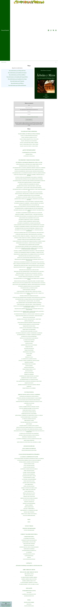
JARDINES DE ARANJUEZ (29, 362)
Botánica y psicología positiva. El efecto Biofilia (29, 435)
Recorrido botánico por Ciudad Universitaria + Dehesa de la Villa (29, 228)
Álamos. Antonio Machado (29, 467)
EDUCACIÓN (29, 592)
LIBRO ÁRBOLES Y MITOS (29, 573)
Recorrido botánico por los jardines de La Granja (17, 79)
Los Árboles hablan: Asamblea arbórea (29, 577)
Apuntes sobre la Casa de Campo (29, 541)
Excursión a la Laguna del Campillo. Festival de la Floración (29, 197)
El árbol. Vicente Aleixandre (29, 472)
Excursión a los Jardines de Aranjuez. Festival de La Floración (29, 212)
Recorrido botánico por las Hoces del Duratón (17, 85)
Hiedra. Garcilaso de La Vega (29, 493)
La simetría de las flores (29, 403)
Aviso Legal (29, 604)
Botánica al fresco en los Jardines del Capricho (29, 184)
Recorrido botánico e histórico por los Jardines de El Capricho (29, 246)
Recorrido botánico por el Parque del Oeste (17, 70)
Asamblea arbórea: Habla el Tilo (29, 580)
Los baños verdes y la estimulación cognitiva (29, 425)
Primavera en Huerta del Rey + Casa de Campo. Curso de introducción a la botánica (29, 268)
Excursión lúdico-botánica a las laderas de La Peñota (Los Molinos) (29, 216)
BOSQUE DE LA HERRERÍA (29, 374)
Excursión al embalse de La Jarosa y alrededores (29, 219)
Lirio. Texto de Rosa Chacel (29, 494)
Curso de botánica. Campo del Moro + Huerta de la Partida (29, 291)
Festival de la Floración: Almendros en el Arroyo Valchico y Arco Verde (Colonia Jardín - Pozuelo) (29, 306)
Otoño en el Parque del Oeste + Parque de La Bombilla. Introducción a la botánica (29, 175)
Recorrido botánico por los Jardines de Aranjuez (17, 72)
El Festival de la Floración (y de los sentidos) (29, 433)
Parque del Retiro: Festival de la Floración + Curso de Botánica (29, 315)
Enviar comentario (29, 119)
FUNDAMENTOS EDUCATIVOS (29, 590)
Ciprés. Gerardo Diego (29, 506)
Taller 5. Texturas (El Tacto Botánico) (29, 140)
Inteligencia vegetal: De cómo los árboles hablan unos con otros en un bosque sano (29, 431)
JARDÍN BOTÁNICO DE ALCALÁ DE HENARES (29, 345)
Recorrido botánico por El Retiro (17, 83)
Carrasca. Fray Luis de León (29, 496)
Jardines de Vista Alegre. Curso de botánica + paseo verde (29, 185)
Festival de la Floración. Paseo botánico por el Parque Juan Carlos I (29, 169)
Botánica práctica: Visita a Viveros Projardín (29, 547)
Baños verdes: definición (29, 440)
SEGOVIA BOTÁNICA (29, 370)
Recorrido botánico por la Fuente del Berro (17, 74)
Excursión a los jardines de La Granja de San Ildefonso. (29, 223)
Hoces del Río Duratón (29, 348)
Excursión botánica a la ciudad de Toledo (29, 379)
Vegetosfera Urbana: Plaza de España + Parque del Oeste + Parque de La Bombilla (29, 294)
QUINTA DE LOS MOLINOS (29, 372)
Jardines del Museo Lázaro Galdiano (29, 377)
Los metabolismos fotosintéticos (29, 550)
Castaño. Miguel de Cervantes (29, 482)
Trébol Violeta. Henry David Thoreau (29, 513)
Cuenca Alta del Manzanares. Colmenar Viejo (29, 327)
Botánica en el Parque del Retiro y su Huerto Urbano (29, 182)
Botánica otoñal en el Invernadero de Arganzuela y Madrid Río (29, 177)
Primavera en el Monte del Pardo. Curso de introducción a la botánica (29, 265)
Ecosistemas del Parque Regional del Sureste (29, 376)
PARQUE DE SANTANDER (29, 350)
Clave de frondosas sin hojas (29, 559)
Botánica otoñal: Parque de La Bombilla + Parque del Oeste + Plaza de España (29, 236)
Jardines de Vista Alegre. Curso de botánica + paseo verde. (29, 319)
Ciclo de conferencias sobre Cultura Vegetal (29, 408)
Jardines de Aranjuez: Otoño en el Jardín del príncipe (29, 384)
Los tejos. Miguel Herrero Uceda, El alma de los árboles (29, 460)
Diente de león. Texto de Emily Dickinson (29, 498)
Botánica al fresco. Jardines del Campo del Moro (29, 221)
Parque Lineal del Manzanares (29, 329)
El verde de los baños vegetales (29, 418)
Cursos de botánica (29, 536)
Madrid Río (29, 355)
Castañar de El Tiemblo (29, 341)
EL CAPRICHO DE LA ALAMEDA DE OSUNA (29, 358)
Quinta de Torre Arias (29, 320)
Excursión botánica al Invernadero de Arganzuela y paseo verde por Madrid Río (29, 190)
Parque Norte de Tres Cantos (29, 326)
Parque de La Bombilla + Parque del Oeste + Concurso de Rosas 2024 (29, 214)
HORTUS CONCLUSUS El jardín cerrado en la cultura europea (29, 427)
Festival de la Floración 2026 (29, 317)
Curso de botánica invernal (29, 543)
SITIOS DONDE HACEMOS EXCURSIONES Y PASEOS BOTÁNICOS (29, 322)
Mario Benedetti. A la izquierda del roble (29, 510)
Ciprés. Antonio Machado (29, 470)
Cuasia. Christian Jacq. (29, 491)
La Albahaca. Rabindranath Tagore (29, 456)
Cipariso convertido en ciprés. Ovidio (29, 487)
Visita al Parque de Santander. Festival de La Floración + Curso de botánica (29, 263)
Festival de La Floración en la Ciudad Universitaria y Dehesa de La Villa (29, 206)
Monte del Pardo (29, 343)
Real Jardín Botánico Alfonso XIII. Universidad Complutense (29, 381)
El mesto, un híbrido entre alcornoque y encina (29, 406)
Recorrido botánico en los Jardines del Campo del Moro (17, 77)
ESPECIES (29, 557)
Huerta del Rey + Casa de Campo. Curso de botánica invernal (29, 187)
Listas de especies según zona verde (29, 450)
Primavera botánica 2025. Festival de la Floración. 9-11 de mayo (29, 273)
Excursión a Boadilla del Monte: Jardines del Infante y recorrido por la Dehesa (29, 210)
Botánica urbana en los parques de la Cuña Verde (29, 276)
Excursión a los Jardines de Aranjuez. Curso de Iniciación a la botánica (29, 226)
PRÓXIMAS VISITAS (29, 154)
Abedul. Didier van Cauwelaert (29, 489)
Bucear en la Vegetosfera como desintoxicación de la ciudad (29, 429)
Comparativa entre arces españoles (29, 540)
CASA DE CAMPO (29, 353)
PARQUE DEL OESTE (29, 346)
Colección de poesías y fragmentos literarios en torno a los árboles (29, 458)
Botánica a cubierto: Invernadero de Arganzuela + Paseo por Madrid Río (29, 250)
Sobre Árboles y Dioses (29, 420)
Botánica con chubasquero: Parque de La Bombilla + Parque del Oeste (29, 252)
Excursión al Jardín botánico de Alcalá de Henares (29, 195)
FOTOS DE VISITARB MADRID (29, 530)
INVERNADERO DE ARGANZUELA (29, 351)
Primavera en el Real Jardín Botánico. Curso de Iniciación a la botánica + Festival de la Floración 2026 (29, 312)
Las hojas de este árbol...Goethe (29, 475)
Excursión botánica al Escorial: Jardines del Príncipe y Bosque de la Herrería (29, 167)
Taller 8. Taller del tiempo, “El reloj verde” (29, 146)
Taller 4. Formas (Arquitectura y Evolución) (29, 139)
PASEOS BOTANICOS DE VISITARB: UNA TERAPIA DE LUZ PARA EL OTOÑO (29, 401)
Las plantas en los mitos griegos (29, 411)
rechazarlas (3, 605)
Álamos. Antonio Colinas (29, 463)
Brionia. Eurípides (29, 505)
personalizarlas (8, 605)
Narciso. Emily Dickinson (29, 512)
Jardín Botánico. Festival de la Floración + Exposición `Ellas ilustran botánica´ (29, 199)
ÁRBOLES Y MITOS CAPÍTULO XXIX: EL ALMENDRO (29, 394)
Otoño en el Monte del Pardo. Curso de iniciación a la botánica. (29, 234)
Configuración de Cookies (6, 602)
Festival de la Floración (29, 545)
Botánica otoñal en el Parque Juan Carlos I (29, 295)
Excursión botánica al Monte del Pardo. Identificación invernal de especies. (29, 180)
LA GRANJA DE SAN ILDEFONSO (29, 339)
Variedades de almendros (29, 548)
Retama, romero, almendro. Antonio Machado (29, 462)
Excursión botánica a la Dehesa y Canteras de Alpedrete (29, 334)
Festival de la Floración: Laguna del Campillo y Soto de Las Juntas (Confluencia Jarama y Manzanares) (29, 249)
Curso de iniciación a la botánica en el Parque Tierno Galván (29, 164)
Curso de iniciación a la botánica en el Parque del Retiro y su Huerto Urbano (29, 241)
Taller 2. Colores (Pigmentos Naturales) (29, 135)
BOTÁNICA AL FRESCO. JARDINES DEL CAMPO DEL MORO (29, 360)
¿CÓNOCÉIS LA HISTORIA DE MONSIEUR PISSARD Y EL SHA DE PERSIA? (29, 398)
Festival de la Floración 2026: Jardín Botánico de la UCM (29, 257)
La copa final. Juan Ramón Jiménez (29, 479)
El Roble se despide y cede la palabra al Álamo (29, 584)
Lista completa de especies (29, 448)
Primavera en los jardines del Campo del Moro (29, 269)
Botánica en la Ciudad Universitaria (29, 336)
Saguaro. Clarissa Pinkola (29, 508)
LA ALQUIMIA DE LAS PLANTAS (29, 538)
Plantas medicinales (29, 555)
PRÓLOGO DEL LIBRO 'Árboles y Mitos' (29, 572)
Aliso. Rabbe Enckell (29, 484)
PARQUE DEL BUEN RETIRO (29, 367)
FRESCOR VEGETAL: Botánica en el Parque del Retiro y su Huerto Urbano (29, 281)
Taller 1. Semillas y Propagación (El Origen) (29, 133)
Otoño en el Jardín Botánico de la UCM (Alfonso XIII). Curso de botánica (29, 232)
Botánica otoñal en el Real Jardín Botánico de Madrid (29, 239)
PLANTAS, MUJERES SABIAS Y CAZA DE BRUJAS (29, 417)
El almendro (29, 552)
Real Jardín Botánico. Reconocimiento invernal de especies (29, 302)
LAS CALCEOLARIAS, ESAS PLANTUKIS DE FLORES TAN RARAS (29, 399)
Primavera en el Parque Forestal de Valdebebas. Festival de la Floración (29, 254)
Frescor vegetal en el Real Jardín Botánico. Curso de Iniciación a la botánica (29, 282)
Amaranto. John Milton (29, 501)
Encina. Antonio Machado (29, 486)
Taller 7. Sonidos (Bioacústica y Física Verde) (29, 144)
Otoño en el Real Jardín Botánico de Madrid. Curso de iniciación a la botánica (29, 297)
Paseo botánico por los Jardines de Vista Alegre (29, 217)
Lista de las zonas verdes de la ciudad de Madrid (29, 324)
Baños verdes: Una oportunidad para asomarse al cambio (29, 442)
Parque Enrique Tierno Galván (29, 369)
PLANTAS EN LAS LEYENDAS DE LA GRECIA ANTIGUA (29, 396)
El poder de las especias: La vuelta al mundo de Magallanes (29, 438)
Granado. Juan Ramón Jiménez (29, 503)
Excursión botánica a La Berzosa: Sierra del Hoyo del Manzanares (29, 208)
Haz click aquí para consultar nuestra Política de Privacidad (29, 116)
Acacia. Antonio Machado (29, 465)
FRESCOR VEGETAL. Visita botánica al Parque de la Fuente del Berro (29, 193)
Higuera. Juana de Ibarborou (29, 474)
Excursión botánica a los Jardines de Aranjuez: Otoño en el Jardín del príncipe (29, 172)
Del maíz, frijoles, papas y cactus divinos (29, 422)
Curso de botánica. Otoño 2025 (29, 289)
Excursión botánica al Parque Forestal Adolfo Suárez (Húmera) (29, 299)
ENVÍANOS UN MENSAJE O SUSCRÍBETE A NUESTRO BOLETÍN (29, 565)
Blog (29, 521)
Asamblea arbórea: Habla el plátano (29, 579)
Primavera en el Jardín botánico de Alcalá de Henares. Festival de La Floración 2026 (29, 260)
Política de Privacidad (29, 605)
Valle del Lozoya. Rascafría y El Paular (29, 331)
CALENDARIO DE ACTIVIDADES (29, 152)
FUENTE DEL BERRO (29, 365)
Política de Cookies (29, 602)
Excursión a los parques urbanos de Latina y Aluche (29, 162)
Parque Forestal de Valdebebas (29, 388)
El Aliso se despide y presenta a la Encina (29, 582)
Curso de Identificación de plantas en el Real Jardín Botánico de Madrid (29, 224)
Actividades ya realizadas (29, 156)
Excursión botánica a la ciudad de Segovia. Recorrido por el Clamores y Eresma (29, 279)
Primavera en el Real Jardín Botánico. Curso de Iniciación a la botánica (29, 271)
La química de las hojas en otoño (29, 594)
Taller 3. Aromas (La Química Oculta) (29, 137)
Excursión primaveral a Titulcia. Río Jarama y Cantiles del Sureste (29, 201)
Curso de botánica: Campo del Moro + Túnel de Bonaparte (29, 304)
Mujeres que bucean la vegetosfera (29, 413)
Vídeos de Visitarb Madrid (29, 528)
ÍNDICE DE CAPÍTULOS (29, 575)
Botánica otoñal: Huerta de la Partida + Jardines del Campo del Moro (29, 237)
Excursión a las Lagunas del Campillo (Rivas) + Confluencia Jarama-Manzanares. (29, 230)
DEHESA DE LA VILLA (29, 357)
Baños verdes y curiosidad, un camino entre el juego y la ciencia (29, 415)
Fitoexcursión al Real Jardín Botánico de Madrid (29, 244)
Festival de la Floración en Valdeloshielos (29, 338)
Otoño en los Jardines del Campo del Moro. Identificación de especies (29, 171)
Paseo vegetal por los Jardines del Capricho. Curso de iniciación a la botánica (29, 284)
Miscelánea (3, 62)
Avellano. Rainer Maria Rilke (29, 515)
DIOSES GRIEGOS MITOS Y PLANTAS (29, 410)
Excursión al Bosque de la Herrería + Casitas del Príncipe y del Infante (29, 203)
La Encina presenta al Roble (29, 477)
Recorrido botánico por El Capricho (17, 81)
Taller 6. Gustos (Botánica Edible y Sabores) (29, 142)
